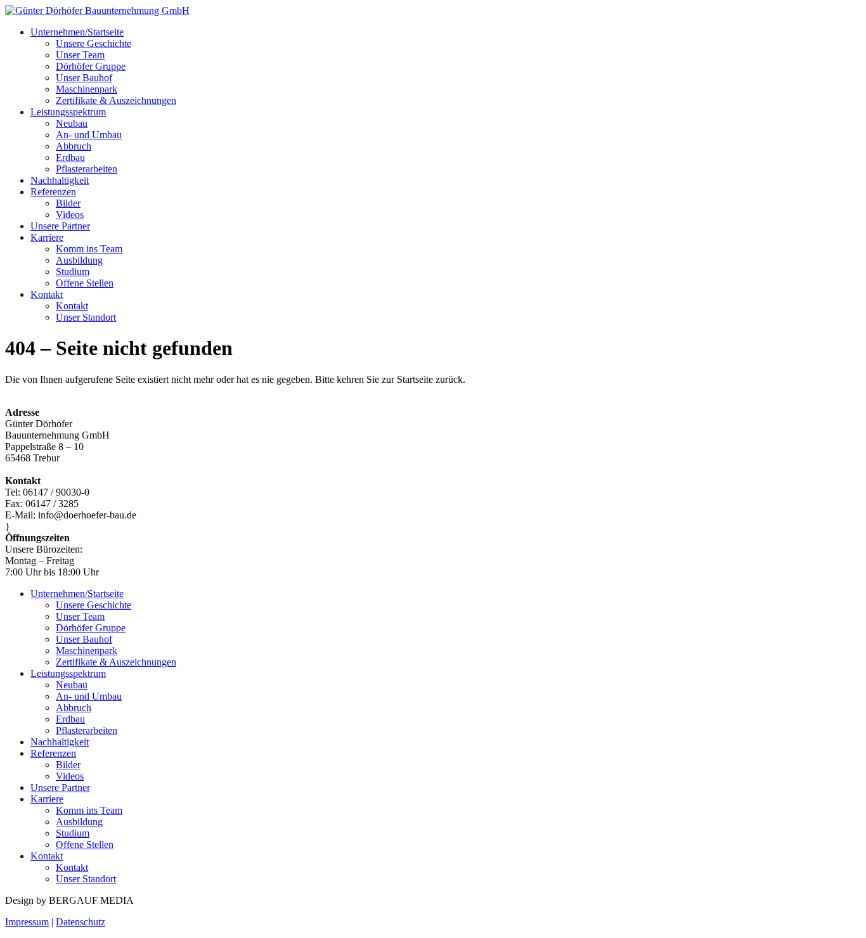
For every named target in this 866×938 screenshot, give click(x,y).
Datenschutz (80, 921)
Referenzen (53, 191)
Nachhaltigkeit (59, 180)
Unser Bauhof (84, 77)
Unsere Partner (60, 226)
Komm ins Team (89, 248)
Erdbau (70, 157)
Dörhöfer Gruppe (91, 66)
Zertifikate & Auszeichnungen (116, 100)
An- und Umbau (89, 134)
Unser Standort (86, 317)
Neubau (71, 123)
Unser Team (80, 54)
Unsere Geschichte (93, 43)
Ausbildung (79, 260)
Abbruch (73, 146)
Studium (72, 271)
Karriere (46, 237)
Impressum (27, 921)
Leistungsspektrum (68, 111)
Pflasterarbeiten (86, 169)
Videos (70, 214)
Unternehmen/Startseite (77, 32)
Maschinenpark (86, 89)
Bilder (68, 203)
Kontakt (46, 294)
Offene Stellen (84, 283)
